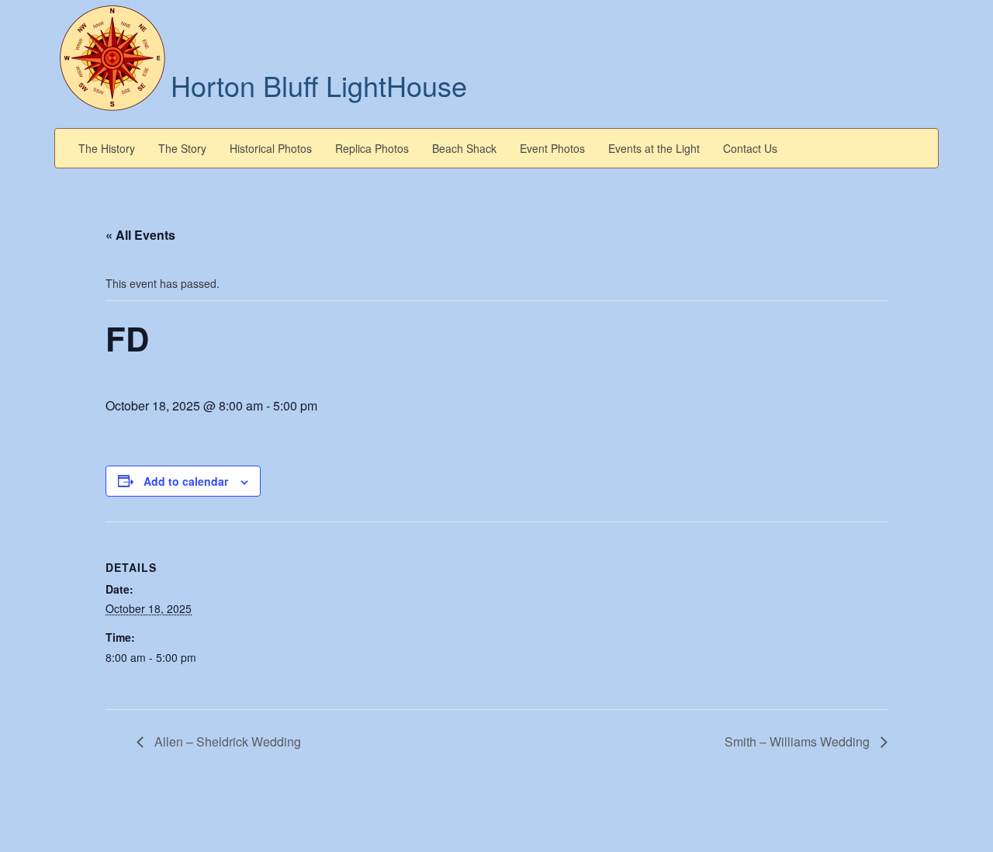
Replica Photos (372, 148)
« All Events (140, 235)
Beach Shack (464, 148)
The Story (182, 148)
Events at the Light (654, 148)
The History (106, 148)
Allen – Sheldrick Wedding (226, 741)
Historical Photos (271, 148)
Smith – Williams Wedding (799, 741)
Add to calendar (186, 481)
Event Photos (552, 148)
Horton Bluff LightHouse (319, 85)
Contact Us (750, 148)
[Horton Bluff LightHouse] (112, 56)
